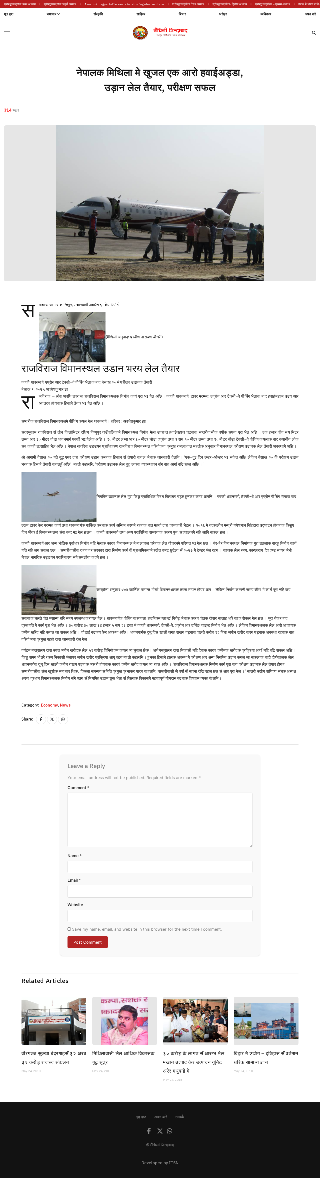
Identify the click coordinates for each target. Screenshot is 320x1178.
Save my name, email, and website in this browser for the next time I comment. (147, 929)
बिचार (182, 14)
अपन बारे (310, 14)
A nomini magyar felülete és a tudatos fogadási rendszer (118, 4)
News (65, 705)
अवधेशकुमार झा (57, 389)
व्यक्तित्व (265, 14)
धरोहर (223, 14)
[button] (7, 33)
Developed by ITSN (160, 1163)
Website (75, 904)
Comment (79, 787)
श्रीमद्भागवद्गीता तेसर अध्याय (182, 4)
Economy (50, 705)
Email (74, 880)
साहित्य (141, 14)
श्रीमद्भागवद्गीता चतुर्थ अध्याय (54, 4)
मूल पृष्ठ (8, 14)
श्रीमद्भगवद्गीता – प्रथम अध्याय (266, 4)
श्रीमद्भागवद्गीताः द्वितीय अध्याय (223, 4)
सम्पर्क (179, 1117)
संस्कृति (98, 14)
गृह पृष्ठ (141, 1117)
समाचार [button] (51, 14)
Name (75, 855)
